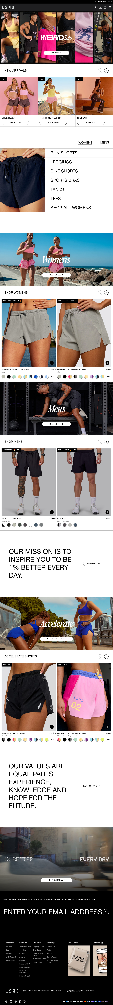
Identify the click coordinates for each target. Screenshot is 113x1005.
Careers (22, 960)
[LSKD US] (7, 7)
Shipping (50, 953)
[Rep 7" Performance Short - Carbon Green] (20, 525)
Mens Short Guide (39, 959)
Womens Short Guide (38, 954)
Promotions (70, 990)
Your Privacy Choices (73, 992)
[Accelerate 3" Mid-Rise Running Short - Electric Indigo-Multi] (36, 376)
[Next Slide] (106, 70)
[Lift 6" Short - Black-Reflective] (59, 525)
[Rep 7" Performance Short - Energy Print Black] (9, 525)
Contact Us (51, 946)
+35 (52, 376)
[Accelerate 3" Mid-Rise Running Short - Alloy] (3, 376)
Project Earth (10, 953)
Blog (7, 950)
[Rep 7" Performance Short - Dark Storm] (25, 525)
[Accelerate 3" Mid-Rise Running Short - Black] (9, 376)
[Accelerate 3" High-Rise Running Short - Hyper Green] (47, 739)
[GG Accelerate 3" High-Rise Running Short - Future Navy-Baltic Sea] (97, 376)
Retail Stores (10, 960)
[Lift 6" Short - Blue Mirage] (75, 525)
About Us (9, 946)
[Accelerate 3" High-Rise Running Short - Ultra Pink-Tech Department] (70, 376)
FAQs (49, 950)
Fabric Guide (37, 962)
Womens (85, 142)
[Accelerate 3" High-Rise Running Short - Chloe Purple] (91, 376)
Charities (22, 953)
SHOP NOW (15, 122)
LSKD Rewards (11, 957)
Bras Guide (37, 950)
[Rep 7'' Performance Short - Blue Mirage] (36, 525)
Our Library (23, 950)
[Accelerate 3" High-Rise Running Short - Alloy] (59, 376)
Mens (104, 142)
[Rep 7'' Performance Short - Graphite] (41, 525)
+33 (108, 376)
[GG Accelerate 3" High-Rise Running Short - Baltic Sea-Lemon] (102, 376)
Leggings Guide (38, 946)
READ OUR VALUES (91, 786)
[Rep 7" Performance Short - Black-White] (3, 525)
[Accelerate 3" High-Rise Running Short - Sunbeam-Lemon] (86, 376)
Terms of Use (89, 990)
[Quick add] (52, 363)
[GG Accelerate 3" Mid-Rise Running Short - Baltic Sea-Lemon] (25, 376)
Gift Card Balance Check (53, 961)
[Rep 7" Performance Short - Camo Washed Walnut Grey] (30, 525)
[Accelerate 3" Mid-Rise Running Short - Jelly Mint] (14, 376)
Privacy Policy (80, 990)
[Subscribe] (106, 912)
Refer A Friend (24, 976)
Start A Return (52, 957)
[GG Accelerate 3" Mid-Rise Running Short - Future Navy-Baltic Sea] (30, 376)
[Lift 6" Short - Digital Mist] (70, 525)
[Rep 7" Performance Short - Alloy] (14, 525)
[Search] (96, 7)
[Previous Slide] (100, 70)
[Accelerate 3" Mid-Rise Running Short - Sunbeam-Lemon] (20, 376)
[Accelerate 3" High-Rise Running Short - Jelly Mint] (81, 376)
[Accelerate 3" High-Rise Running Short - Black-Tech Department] (75, 376)
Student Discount (25, 967)
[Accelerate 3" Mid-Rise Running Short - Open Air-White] (47, 376)
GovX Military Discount (24, 972)
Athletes (22, 957)
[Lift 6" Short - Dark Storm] (64, 525)
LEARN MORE (93, 563)
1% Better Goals (25, 946)
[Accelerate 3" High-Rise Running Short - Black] (64, 376)
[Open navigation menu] (110, 7)
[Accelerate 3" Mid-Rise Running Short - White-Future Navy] (41, 376)
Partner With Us (24, 964)
